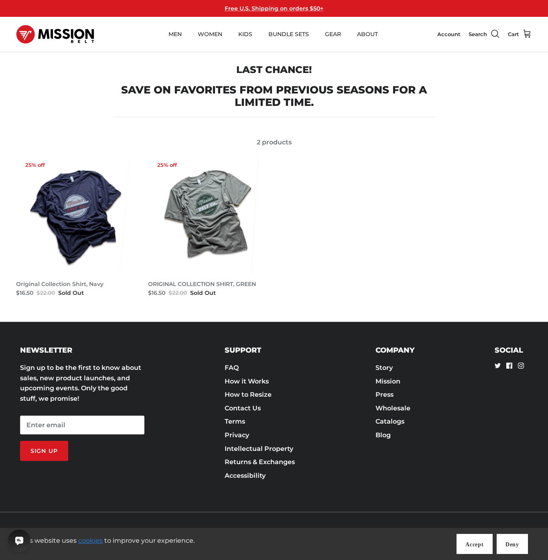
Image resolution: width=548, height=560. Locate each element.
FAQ (232, 367)
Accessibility (245, 475)
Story (384, 367)
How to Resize (248, 394)
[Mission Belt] (55, 34)
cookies (90, 540)
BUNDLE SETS (288, 34)
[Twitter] (498, 366)
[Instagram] (521, 366)
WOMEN (210, 34)
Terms (235, 421)
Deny (512, 545)
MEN (175, 34)
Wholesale (392, 408)
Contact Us (243, 408)
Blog (383, 435)
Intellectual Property (259, 448)
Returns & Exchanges (260, 462)
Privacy (237, 435)
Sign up (44, 450)
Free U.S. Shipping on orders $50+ (274, 8)
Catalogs (389, 421)
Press (384, 394)
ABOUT (367, 34)
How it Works (247, 381)
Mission (387, 381)
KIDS (245, 34)
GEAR (333, 34)
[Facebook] (509, 366)
